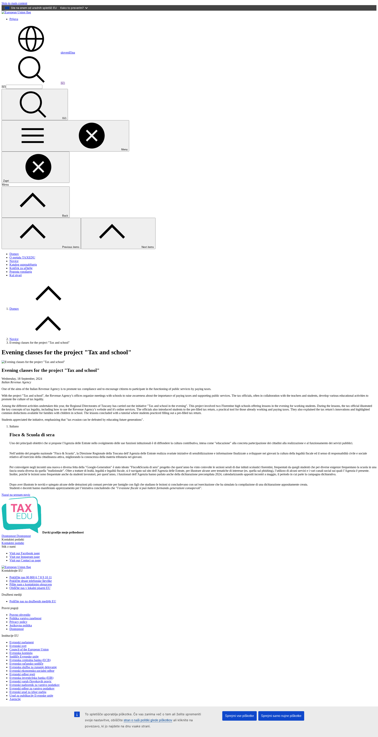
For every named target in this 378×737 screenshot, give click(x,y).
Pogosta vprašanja (20, 271)
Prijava (13, 19)
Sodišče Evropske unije (24, 656)
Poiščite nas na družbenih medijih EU (32, 601)
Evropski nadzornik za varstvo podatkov (34, 685)
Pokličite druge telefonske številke (30, 581)
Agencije (15, 699)
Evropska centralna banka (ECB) (30, 660)
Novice (14, 261)
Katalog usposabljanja (23, 264)
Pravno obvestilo (19, 614)
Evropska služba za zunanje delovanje (33, 667)
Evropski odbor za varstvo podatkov (32, 688)
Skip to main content (14, 3)
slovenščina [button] (68, 52)
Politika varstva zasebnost (25, 618)
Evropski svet (17, 646)
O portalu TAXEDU (22, 257)
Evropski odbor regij (22, 674)
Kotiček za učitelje (20, 268)
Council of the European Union (29, 649)
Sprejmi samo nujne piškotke (281, 715)
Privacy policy (18, 621)
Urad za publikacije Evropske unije (31, 695)
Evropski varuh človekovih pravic (30, 681)
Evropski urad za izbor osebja (27, 692)
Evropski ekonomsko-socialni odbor (31, 670)
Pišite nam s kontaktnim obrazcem (30, 584)
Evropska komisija (20, 653)
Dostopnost (16, 629)
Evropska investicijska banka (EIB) (31, 677)
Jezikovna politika (20, 625)
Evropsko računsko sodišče (26, 663)
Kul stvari (15, 275)
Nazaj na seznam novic (16, 494)
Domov (14, 254)
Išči (63, 83)
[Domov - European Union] (16, 12)
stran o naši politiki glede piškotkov (148, 720)
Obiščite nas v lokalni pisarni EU (29, 588)
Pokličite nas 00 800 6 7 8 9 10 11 (30, 577)
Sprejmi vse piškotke (239, 715)
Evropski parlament (21, 642)
